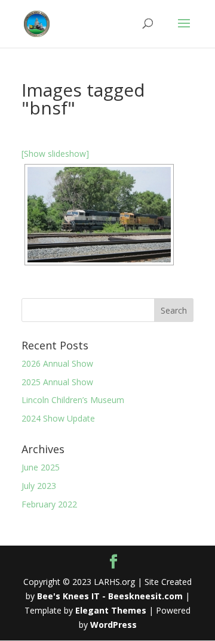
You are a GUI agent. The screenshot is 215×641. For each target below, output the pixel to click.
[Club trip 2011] (99, 214)
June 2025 (41, 467)
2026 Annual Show (57, 363)
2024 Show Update (58, 418)
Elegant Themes (110, 610)
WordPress (113, 624)
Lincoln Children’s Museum (73, 399)
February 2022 (49, 504)
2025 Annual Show (57, 382)
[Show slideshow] (55, 153)
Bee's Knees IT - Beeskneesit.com (110, 596)
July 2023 (39, 485)
